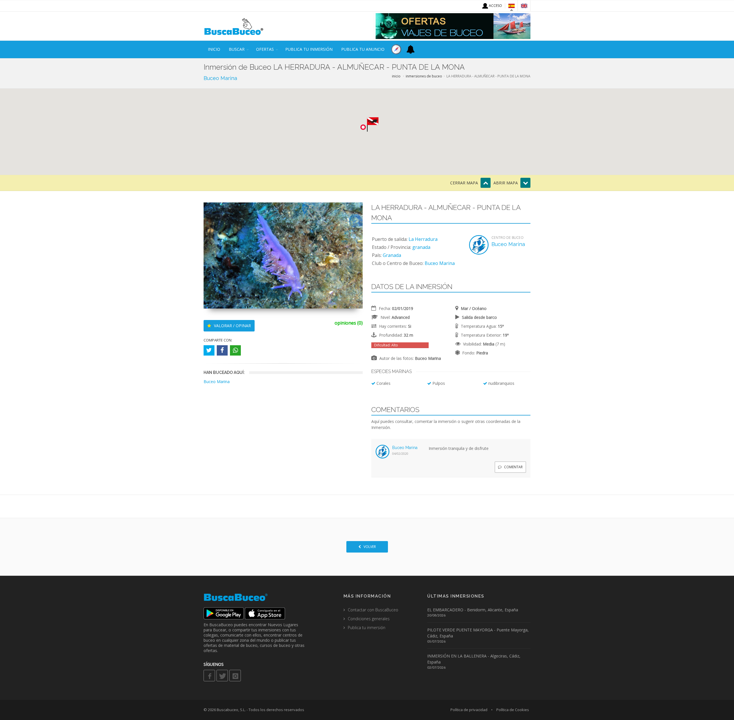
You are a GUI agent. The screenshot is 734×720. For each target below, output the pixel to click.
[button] (372, 124)
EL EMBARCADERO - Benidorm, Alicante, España (472, 609)
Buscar (237, 49)
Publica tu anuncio (362, 49)
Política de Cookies (512, 709)
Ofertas (265, 49)
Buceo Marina (220, 78)
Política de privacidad (468, 709)
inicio (214, 49)
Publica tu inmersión (309, 49)
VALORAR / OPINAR (232, 325)
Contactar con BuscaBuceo (373, 609)
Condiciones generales (369, 618)
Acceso (495, 5)
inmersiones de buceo (424, 76)
